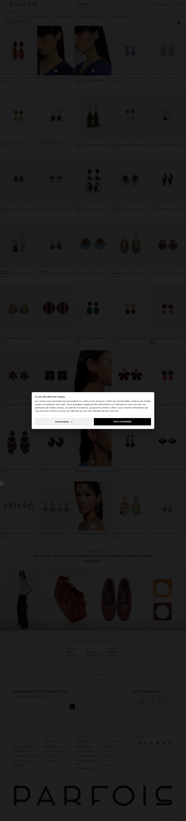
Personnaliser (62, 422)
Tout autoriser (122, 422)
